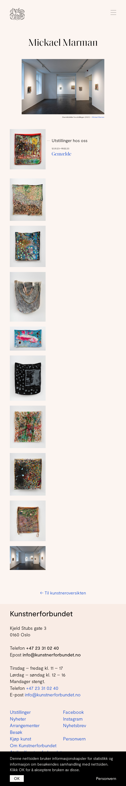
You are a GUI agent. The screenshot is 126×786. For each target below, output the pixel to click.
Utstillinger (20, 712)
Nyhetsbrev (74, 725)
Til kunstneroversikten (63, 592)
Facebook (73, 712)
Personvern (106, 778)
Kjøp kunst (20, 738)
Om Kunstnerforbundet (33, 745)
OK (17, 778)
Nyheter (18, 719)
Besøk (16, 732)
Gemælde (61, 154)
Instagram (73, 719)
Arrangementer (25, 725)
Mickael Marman (98, 117)
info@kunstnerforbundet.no (52, 654)
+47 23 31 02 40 (42, 648)
